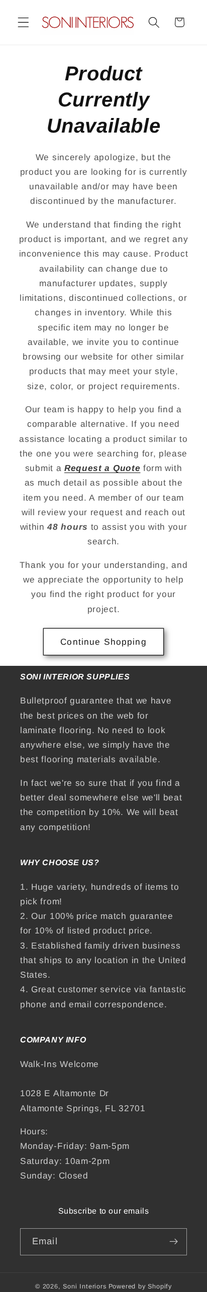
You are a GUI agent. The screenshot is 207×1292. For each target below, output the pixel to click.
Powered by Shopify (140, 1286)
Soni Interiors (84, 1286)
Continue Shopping (103, 642)
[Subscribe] (173, 1241)
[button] (23, 22)
